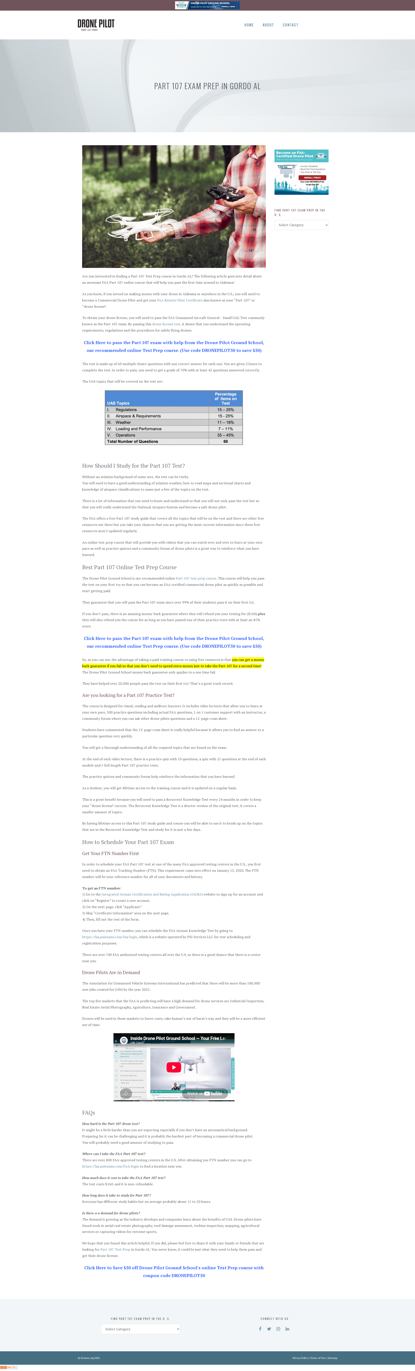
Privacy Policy (300, 1358)
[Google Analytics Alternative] (8, 1367)
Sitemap (332, 1358)
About (268, 24)
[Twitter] (318, 24)
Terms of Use (318, 1358)
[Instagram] (325, 24)
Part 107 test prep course (196, 578)
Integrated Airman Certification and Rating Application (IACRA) (152, 894)
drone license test (166, 324)
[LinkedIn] (332, 24)
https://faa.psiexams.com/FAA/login (110, 1166)
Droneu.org (87, 1358)
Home (249, 24)
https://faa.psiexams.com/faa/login (109, 936)
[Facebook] (310, 24)
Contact (290, 24)
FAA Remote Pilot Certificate (180, 300)
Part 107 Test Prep (115, 1249)
